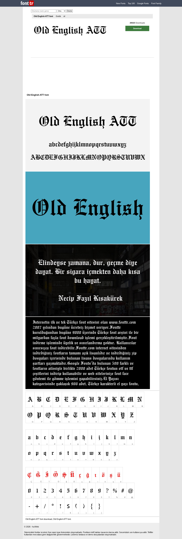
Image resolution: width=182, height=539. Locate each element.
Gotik (58, 16)
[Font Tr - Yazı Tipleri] (27, 3)
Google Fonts (143, 3)
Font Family (156, 3)
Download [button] (137, 28)
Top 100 (131, 3)
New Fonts (121, 3)
